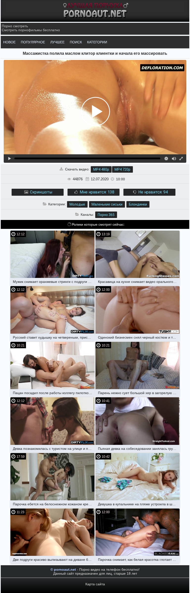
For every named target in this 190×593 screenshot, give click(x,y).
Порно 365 (106, 215)
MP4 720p (122, 169)
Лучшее (57, 42)
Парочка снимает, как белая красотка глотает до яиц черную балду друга (139, 560)
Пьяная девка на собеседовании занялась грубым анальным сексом (139, 449)
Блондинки (138, 204)
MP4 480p (101, 169)
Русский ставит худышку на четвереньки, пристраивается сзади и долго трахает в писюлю (54, 337)
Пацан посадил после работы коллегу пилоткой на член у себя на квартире (54, 393)
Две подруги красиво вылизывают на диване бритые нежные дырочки (54, 560)
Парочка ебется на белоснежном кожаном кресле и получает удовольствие (54, 504)
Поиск (76, 42)
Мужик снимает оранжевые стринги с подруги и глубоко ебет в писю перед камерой (54, 282)
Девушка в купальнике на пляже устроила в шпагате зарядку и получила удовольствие (139, 504)
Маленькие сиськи (107, 204)
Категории (97, 42)
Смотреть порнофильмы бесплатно (31, 30)
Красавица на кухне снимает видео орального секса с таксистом (139, 282)
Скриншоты (40, 192)
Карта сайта (95, 584)
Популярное (33, 42)
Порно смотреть (15, 26)
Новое (9, 42)
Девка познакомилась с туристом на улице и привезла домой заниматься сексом (54, 449)
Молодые (77, 204)
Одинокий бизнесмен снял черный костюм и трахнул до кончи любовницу (139, 337)
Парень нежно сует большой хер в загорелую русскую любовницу (139, 393)
